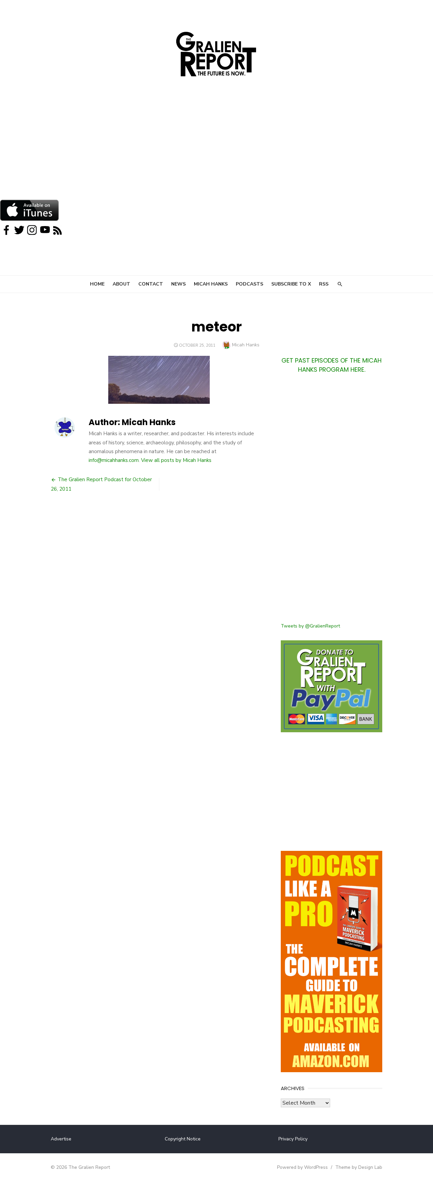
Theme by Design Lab (358, 1167)
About (121, 284)
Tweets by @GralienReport (310, 626)
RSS (323, 284)
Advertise (61, 1139)
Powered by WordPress (302, 1167)
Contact (150, 284)
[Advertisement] (216, 148)
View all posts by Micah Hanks (176, 460)
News (178, 284)
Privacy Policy (292, 1139)
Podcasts (249, 284)
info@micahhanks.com (114, 460)
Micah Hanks (211, 284)
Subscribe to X (291, 284)
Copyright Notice (183, 1139)
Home (97, 284)
